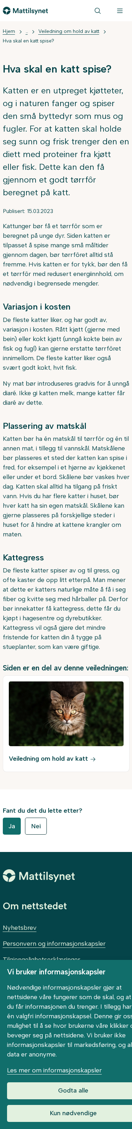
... (27, 31)
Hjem (9, 31)
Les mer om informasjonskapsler (54, 1070)
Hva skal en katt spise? (28, 41)
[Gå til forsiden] (25, 11)
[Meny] (120, 10)
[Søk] (97, 10)
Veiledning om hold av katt (68, 31)
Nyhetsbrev (20, 928)
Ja (11, 826)
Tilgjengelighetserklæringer (41, 959)
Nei (36, 826)
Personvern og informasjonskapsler (54, 943)
